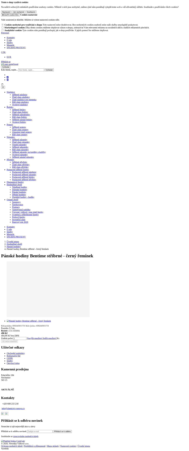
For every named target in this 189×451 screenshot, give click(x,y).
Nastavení (6, 12)
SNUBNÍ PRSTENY (16, 47)
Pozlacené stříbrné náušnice (24, 172)
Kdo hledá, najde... (9, 70)
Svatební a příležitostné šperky (25, 214)
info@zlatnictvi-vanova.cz (13, 408)
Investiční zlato (18, 219)
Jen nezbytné (18, 12)
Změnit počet (7, 338)
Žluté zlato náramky (21, 142)
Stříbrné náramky (19, 139)
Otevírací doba (13, 363)
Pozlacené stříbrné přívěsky (24, 179)
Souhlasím (31, 12)
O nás (9, 40)
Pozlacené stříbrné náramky (24, 174)
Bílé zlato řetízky (19, 117)
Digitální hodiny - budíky (23, 197)
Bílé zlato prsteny (19, 134)
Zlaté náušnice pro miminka (24, 99)
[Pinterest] (8, 80)
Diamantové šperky (15, 182)
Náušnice (11, 92)
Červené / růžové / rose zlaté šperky (27, 212)
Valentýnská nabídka (21, 209)
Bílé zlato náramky (20, 149)
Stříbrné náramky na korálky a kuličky (29, 152)
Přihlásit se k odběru (62, 431)
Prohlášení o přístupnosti (34, 446)
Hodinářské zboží (14, 184)
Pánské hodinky (19, 192)
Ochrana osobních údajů (11, 446)
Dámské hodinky (19, 189)
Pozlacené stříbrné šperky (18, 169)
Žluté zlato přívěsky (20, 164)
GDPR (10, 358)
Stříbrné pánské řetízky (22, 119)
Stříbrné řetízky (19, 109)
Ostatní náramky (19, 144)
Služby (10, 42)
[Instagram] (8, 77)
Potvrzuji (5, 33)
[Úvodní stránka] (9, 64)
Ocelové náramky (20, 154)
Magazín (10, 45)
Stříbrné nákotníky (20, 147)
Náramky (11, 137)
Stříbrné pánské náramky (23, 157)
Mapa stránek (53, 446)
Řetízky (10, 107)
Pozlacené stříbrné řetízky (23, 177)
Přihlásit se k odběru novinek (14, 431)
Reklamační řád (13, 356)
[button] (3, 52)
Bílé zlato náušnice (20, 102)
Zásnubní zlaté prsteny (22, 132)
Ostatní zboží (12, 199)
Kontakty (11, 37)
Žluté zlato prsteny (20, 129)
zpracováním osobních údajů (25, 436)
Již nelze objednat (9, 341)
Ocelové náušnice (20, 104)
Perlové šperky (18, 217)
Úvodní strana (84, 446)
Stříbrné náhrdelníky (21, 114)
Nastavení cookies (68, 446)
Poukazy (16, 207)
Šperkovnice (17, 204)
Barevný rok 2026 (20, 222)
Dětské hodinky (19, 194)
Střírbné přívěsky (19, 162)
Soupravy (16, 202)
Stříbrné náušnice (19, 94)
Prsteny (10, 124)
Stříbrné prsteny (19, 127)
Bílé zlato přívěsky (20, 167)
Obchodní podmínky (16, 353)
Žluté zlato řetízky (20, 112)
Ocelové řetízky (19, 122)
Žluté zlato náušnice (21, 97)
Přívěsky (10, 159)
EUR (9, 57)
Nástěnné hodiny (19, 187)
